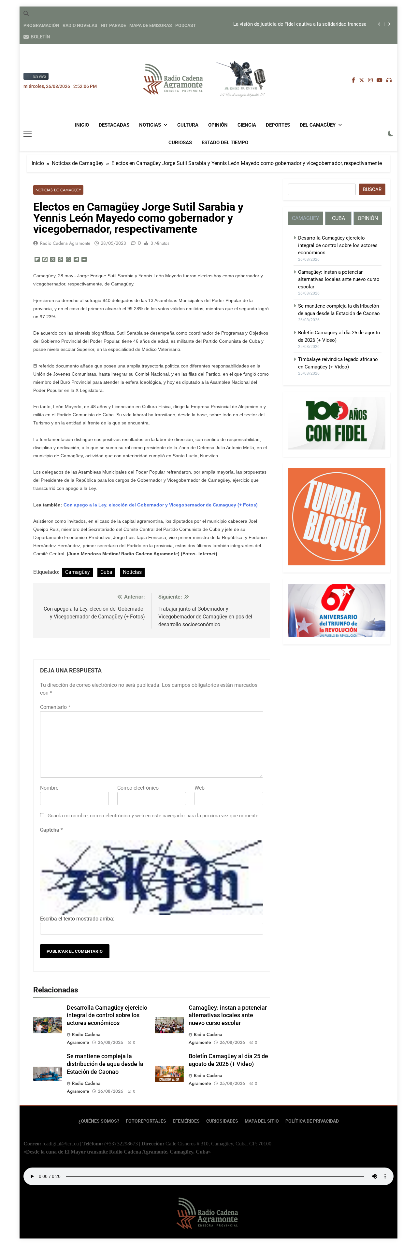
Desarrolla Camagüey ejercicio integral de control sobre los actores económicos (107, 1015)
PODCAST (185, 25)
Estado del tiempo (225, 142)
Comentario (55, 707)
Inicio (82, 125)
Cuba (106, 572)
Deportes (278, 125)
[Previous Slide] (379, 24)
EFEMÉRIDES (186, 1121)
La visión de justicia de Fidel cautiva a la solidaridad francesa (300, 24)
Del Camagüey (318, 125)
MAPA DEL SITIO (262, 1121)
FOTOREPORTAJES (146, 1121)
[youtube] (379, 80)
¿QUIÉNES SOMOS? (99, 1121)
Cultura (187, 125)
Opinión (218, 125)
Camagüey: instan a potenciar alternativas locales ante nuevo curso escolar (228, 1015)
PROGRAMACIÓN (41, 25)
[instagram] (370, 80)
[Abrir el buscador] (26, 13)
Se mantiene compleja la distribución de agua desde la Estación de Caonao (105, 1064)
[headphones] (389, 80)
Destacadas (114, 125)
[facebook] (353, 80)
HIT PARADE (113, 25)
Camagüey (77, 572)
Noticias (150, 125)
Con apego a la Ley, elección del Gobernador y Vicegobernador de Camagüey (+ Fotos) (161, 504)
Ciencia (246, 125)
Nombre (49, 788)
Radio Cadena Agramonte (65, 243)
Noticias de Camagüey (58, 190)
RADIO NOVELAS (80, 25)
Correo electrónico (138, 788)
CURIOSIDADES (222, 1121)
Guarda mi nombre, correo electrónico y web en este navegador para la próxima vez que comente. (154, 816)
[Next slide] (389, 24)
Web (199, 788)
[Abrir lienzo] (27, 134)
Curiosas (180, 142)
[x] (361, 80)
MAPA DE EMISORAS (150, 25)
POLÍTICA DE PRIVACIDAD (312, 1121)
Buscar (372, 189)
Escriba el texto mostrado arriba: (77, 919)
